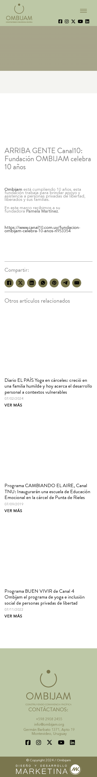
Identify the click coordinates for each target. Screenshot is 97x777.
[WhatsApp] (42, 282)
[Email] (76, 282)
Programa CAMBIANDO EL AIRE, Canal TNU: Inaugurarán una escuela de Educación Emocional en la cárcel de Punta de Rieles (47, 491)
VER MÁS (13, 405)
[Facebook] (9, 282)
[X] (20, 282)
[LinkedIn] (31, 282)
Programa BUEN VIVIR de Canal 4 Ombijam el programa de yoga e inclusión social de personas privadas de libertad (45, 597)
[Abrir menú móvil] (83, 11)
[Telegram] (65, 282)
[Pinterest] (54, 282)
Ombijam (13, 190)
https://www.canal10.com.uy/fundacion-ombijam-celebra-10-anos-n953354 (42, 229)
